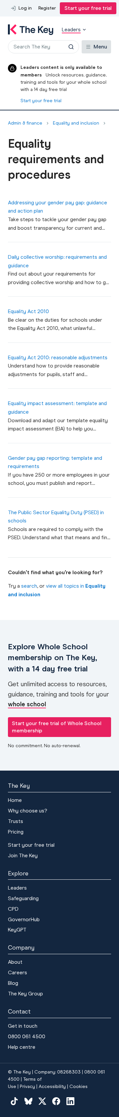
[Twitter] (42, 1101)
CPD (13, 909)
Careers (17, 972)
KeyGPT (17, 929)
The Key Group (25, 993)
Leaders (17, 888)
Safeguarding (23, 898)
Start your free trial (88, 8)
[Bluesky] (28, 1101)
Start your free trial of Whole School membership (56, 727)
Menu (100, 47)
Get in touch (22, 1026)
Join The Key (23, 855)
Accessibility (52, 1086)
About (15, 962)
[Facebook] (56, 1101)
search (29, 586)
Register (47, 8)
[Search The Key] (71, 46)
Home (15, 800)
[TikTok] (14, 1101)
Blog (13, 983)
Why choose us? (27, 811)
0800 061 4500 (26, 1036)
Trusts (15, 821)
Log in (25, 8)
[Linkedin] (70, 1101)
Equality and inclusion (76, 123)
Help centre (21, 1047)
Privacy (27, 1086)
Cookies (78, 1086)
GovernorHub (24, 919)
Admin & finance (25, 123)
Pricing (15, 832)
